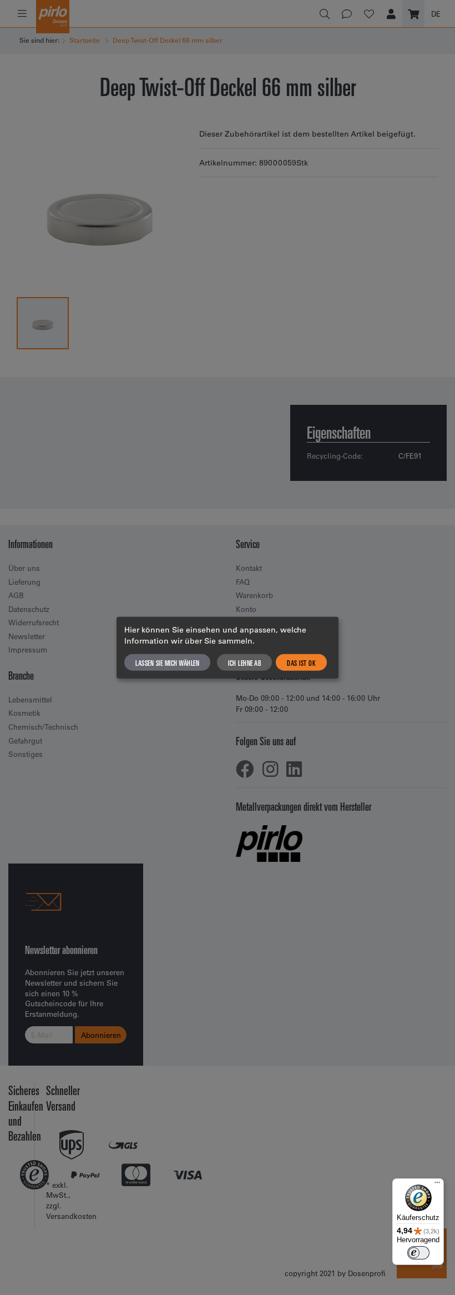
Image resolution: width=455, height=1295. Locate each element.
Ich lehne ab (244, 662)
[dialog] (227, 648)
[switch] (418, 1252)
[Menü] (437, 1185)
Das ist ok (301, 662)
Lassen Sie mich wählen (167, 662)
